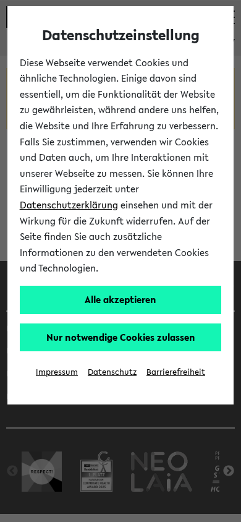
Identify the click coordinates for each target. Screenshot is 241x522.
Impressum (57, 372)
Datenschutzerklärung (69, 205)
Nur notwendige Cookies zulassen (120, 337)
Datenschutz (112, 372)
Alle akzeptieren (120, 299)
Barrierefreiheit (175, 372)
